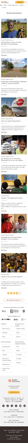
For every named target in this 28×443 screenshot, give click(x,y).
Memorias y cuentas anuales (6, 359)
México (18, 351)
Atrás (4, 7)
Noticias (4, 355)
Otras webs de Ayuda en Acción (20, 343)
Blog (3, 351)
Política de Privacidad (14, 435)
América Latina (20, 328)
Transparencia (6, 346)
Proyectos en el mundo (19, 325)
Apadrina (4, 333)
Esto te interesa (6, 342)
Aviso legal (14, 437)
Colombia (19, 355)
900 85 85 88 (14, 388)
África (18, 333)
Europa (18, 337)
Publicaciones (6, 364)
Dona (3, 337)
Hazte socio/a (6, 328)
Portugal (18, 359)
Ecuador (18, 363)
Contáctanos (14, 392)
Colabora (4, 324)
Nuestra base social (6, 369)
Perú (17, 346)
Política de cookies (14, 439)
